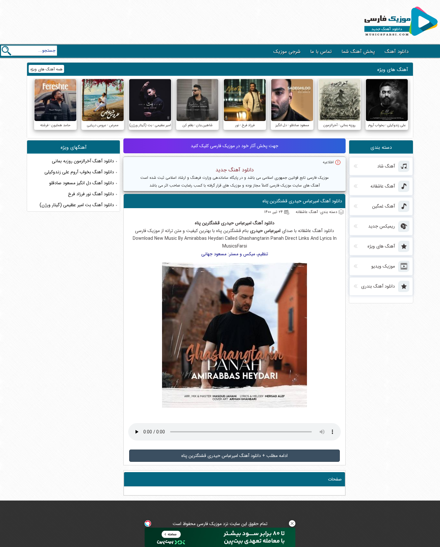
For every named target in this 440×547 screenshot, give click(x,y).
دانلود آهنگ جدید (234, 170)
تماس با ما (321, 52)
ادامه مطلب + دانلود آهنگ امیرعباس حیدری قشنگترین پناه (234, 455)
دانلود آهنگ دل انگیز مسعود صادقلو (81, 183)
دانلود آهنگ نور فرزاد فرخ (91, 194)
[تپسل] (148, 523)
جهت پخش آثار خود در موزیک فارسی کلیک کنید (234, 145)
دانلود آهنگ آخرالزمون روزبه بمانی (83, 161)
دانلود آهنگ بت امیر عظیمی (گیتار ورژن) (77, 204)
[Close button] (292, 523)
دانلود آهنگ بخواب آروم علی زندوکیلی (79, 172)
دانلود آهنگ (396, 52)
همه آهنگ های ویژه (46, 69)
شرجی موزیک (287, 52)
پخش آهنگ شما (358, 52)
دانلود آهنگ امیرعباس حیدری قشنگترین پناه (302, 201)
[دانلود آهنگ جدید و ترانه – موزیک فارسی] (399, 37)
